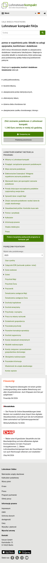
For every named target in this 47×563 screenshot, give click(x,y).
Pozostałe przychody (13, 326)
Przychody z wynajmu (13, 312)
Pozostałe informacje (13, 361)
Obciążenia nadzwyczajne (15, 357)
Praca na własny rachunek (15, 317)
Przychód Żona (11, 284)
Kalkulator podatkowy (10, 478)
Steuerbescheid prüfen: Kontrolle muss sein (21, 208)
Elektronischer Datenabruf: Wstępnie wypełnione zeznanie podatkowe (19, 175)
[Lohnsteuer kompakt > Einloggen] (44, 13)
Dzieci (7, 275)
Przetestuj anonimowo (23, 140)
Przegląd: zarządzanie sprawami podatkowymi (23, 164)
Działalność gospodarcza (15, 321)
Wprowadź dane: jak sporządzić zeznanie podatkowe (21, 182)
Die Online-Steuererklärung (18, 8)
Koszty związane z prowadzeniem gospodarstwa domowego (18, 350)
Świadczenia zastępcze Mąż (16, 293)
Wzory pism (6, 481)
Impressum (6, 508)
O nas (4, 486)
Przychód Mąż (10, 279)
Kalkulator (9, 218)
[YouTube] (27, 557)
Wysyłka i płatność (9, 527)
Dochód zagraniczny (13, 335)
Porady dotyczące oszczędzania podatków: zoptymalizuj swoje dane (21, 190)
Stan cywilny (10, 261)
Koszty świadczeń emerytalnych (17, 340)
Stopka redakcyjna (12, 227)
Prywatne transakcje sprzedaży (17, 331)
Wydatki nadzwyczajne (14, 345)
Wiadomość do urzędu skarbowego (18, 366)
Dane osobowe (11, 270)
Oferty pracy (6, 499)
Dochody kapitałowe (13, 303)
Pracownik (9, 289)
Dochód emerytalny (12, 307)
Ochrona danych (8, 516)
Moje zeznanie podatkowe (15, 169)
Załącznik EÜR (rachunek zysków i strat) (20, 265)
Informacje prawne (12, 222)
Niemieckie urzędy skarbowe (13, 474)
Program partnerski (9, 495)
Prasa (7, 232)
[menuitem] (37, 13)
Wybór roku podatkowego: (13, 251)
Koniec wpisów (11, 371)
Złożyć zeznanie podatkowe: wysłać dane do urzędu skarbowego (22, 202)
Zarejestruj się (24, 134)
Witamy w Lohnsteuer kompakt (17, 160)
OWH (4, 512)
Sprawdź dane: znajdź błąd (15, 196)
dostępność (6, 520)
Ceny (4, 523)
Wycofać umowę (8, 531)
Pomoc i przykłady (12, 213)
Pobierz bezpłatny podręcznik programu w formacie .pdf (23, 238)
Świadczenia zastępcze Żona (16, 298)
